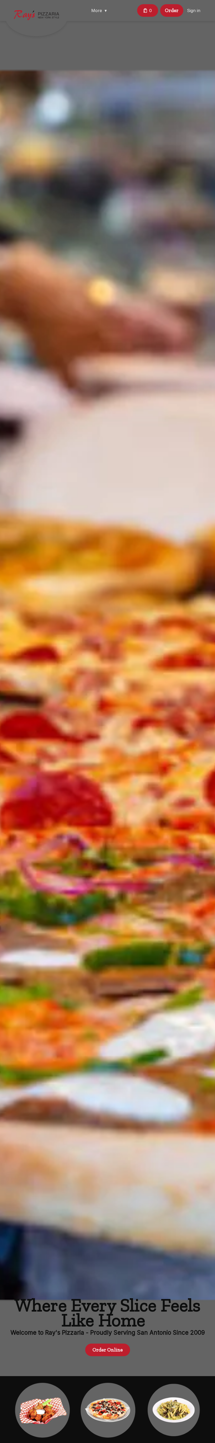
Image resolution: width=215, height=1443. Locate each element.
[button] (100, 10)
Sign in (193, 10)
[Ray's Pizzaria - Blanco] (40, 19)
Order (172, 10)
